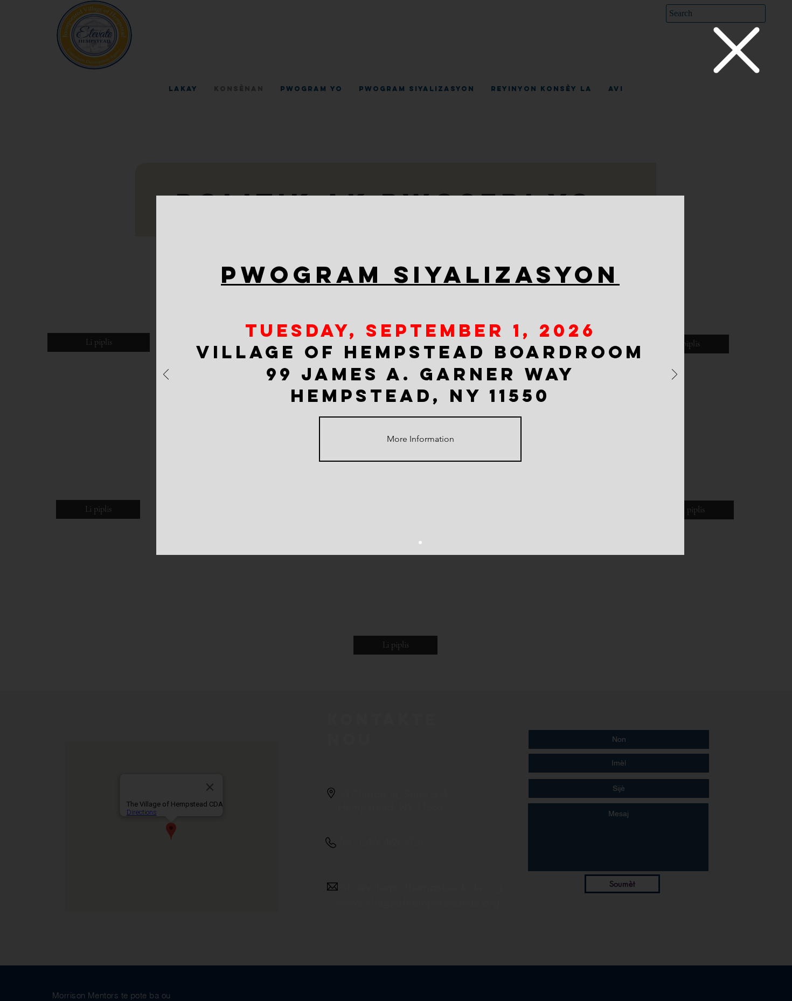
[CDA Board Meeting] (420, 542)
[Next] (674, 375)
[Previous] (166, 375)
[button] (736, 50)
